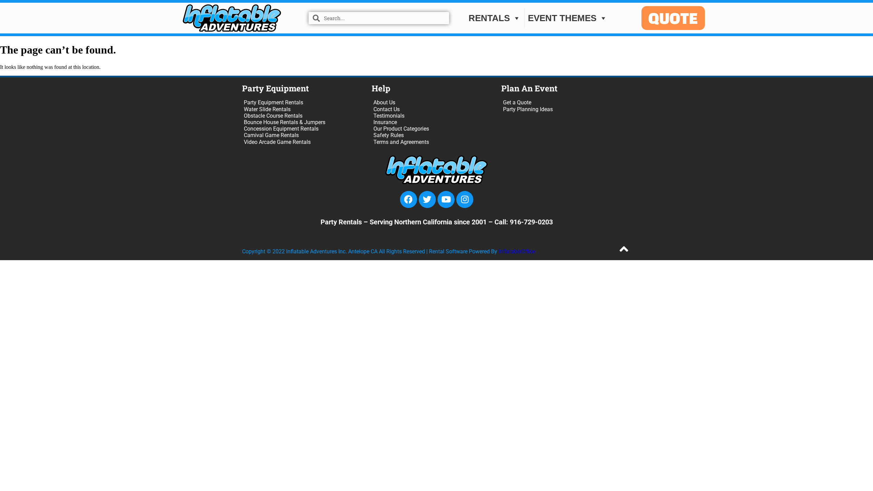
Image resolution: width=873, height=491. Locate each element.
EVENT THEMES (562, 18)
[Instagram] (464, 199)
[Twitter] (427, 199)
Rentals (489, 18)
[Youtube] (446, 199)
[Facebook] (408, 199)
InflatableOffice (517, 251)
